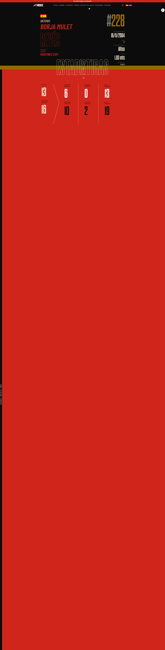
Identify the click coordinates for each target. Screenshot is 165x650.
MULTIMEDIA (90, 5)
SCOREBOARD (99, 5)
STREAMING (107, 5)
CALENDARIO (69, 5)
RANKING (62, 5)
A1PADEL (56, 5)
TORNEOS (77, 5)
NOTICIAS (83, 5)
